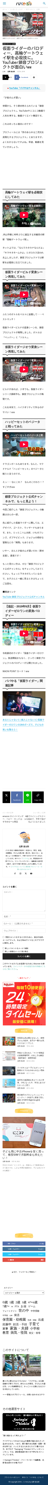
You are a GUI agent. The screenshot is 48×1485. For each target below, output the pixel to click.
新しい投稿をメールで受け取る (16, 951)
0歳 (5, 1302)
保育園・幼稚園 (14, 1319)
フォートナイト (10, 1311)
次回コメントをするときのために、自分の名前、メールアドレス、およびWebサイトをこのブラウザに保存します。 (24, 940)
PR (12, 1307)
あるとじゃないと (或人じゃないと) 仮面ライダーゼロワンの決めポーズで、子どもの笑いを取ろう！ (23, 724)
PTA (17, 1306)
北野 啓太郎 (11, 71)
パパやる (25, 858)
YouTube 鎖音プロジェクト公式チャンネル (24, 596)
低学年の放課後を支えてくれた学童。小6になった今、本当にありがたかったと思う (31, 1082)
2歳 (17, 1302)
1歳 (11, 1302)
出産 (41, 1319)
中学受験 (35, 1311)
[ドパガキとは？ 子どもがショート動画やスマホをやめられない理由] (9, 1070)
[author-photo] (24, 842)
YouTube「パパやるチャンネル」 (24, 87)
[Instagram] (21, 873)
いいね (41, 1243)
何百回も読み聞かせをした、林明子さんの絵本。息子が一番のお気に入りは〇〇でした (30, 1040)
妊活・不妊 (20, 1324)
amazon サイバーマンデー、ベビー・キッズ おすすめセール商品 (13, 819)
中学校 (5, 1315)
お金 (23, 1306)
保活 (16, 1315)
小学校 (35, 1328)
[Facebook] (16, 873)
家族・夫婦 (19, 1328)
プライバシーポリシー (12, 1477)
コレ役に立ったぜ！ (16, 9)
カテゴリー (8, 1287)
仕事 (11, 1315)
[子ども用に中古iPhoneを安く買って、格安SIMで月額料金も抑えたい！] (24, 1132)
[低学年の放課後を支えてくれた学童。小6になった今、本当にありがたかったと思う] (9, 1083)
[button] (4, 3)
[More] (34, 77)
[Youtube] (32, 873)
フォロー (41, 1249)
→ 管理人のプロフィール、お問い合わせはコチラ (25, 1394)
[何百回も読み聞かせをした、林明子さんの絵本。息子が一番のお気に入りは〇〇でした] (9, 1041)
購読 (42, 1260)
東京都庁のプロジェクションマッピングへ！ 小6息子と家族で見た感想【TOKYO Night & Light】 (30, 1097)
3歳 (24, 1302)
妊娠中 (7, 1324)
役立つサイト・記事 (33, 9)
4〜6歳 (33, 1302)
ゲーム (31, 1306)
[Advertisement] (21, 169)
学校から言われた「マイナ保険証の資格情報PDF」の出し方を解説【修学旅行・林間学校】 (30, 1055)
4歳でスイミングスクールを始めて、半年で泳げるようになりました (34, 819)
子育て (34, 1324)
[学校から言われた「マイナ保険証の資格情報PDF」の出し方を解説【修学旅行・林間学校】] (9, 1056)
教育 (6, 1332)
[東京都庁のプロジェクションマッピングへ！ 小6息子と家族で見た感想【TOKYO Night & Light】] (9, 1098)
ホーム (5, 9)
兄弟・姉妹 (32, 1320)
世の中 (24, 1310)
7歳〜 (6, 1306)
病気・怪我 (19, 1332)
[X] (27, 873)
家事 (5, 1328)
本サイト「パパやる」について (33, 1477)
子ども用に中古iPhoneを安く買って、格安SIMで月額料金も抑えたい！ (23, 1154)
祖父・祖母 (34, 1333)
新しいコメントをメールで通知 (16, 948)
